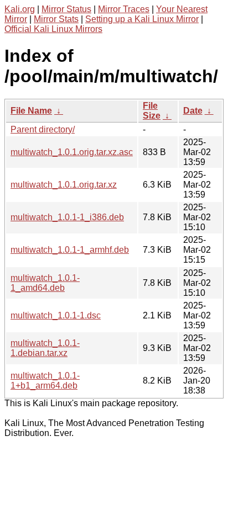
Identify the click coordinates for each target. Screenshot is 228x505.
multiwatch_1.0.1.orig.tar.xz (64, 184)
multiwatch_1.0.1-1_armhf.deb (70, 249)
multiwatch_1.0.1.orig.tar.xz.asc (72, 152)
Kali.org (19, 9)
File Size (151, 110)
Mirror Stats (56, 19)
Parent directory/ (43, 129)
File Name (31, 110)
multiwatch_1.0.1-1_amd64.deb (45, 283)
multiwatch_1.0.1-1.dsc (56, 315)
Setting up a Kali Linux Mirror (142, 19)
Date (193, 110)
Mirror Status (66, 9)
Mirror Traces (123, 9)
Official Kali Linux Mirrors (53, 29)
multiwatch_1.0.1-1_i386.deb (67, 217)
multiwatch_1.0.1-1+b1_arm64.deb (45, 380)
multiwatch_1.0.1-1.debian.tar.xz (45, 348)
